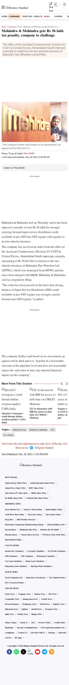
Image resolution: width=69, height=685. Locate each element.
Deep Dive (9, 519)
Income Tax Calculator (14, 551)
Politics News (22, 614)
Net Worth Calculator (57, 551)
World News (45, 604)
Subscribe (62, 632)
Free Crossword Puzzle (14, 582)
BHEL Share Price (38, 493)
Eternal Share (10, 529)
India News (9, 614)
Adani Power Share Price (15, 488)
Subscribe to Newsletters (36, 577)
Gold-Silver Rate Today (14, 514)
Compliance (10, 632)
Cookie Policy (59, 622)
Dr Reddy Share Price (14, 498)
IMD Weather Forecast (26, 519)
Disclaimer (9, 627)
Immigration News (30, 599)
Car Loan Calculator (13, 561)
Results (38, 16)
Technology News (29, 604)
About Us (24, 622)
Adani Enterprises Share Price (42, 483)
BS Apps (18, 638)
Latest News (10, 594)
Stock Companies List (13, 577)
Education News (11, 609)
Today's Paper (11, 622)
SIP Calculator (27, 556)
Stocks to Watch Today (33, 509)
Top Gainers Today (53, 514)
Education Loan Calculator (16, 566)
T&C (33, 622)
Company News (24, 594)
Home (4, 16)
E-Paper (58, 16)
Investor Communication (27, 627)
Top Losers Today (35, 514)
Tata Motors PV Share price (16, 493)
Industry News (59, 604)
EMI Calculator (11, 556)
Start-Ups (27, 16)
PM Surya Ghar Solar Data (54, 535)
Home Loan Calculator (35, 561)
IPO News (53, 594)
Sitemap (51, 632)
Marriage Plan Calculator (41, 566)
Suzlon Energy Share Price (16, 483)
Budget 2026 (36, 614)
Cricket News (46, 599)
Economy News (51, 609)
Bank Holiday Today (54, 509)
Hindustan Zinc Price (28, 529)
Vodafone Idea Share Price (37, 498)
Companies (14, 16)
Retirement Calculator (46, 556)
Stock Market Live (12, 509)
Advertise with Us (38, 632)
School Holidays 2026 (56, 524)
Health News (36, 609)
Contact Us (22, 632)
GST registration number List (53, 627)
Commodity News (12, 599)
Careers (8, 638)
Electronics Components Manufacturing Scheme (24, 524)
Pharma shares (11, 535)
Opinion (24, 609)
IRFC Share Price (36, 488)
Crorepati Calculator (35, 551)
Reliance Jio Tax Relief (49, 529)
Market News (39, 594)
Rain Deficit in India (13, 540)
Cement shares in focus (30, 535)
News (46, 16)
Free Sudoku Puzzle (57, 577)
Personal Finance (12, 604)
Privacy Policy (45, 622)
